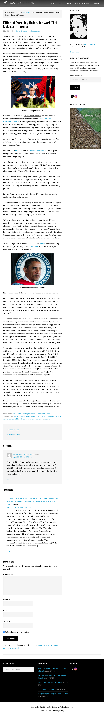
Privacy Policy (13, 434)
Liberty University (38, 150)
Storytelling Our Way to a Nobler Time (53, 694)
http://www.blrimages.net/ (24, 454)
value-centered (37, 419)
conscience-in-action (34, 416)
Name (6, 599)
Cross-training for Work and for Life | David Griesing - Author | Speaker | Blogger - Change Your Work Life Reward (32, 501)
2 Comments (35, 31)
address (18, 150)
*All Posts (17, 414)
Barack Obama (19, 416)
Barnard (34, 246)
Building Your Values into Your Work (36, 414)
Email (6, 610)
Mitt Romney (49, 416)
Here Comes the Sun (46, 689)
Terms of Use (13, 430)
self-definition (25, 419)
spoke (42, 243)
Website (6, 621)
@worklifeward (90, 44)
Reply (9, 479)
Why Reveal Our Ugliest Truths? (50, 682)
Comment (8, 574)
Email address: (76, 76)
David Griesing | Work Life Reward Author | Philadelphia (18, 3)
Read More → (75, 52)
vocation (47, 419)
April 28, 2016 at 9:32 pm (22, 457)
